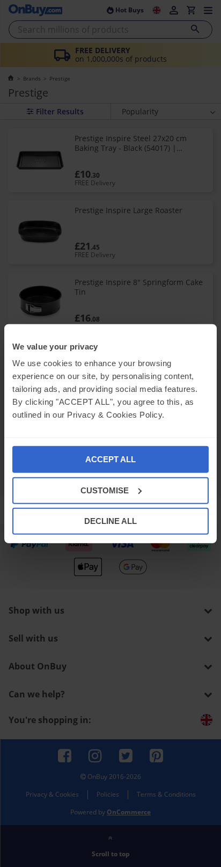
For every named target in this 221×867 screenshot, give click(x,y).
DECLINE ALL (110, 521)
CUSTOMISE (104, 489)
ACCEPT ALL (110, 459)
